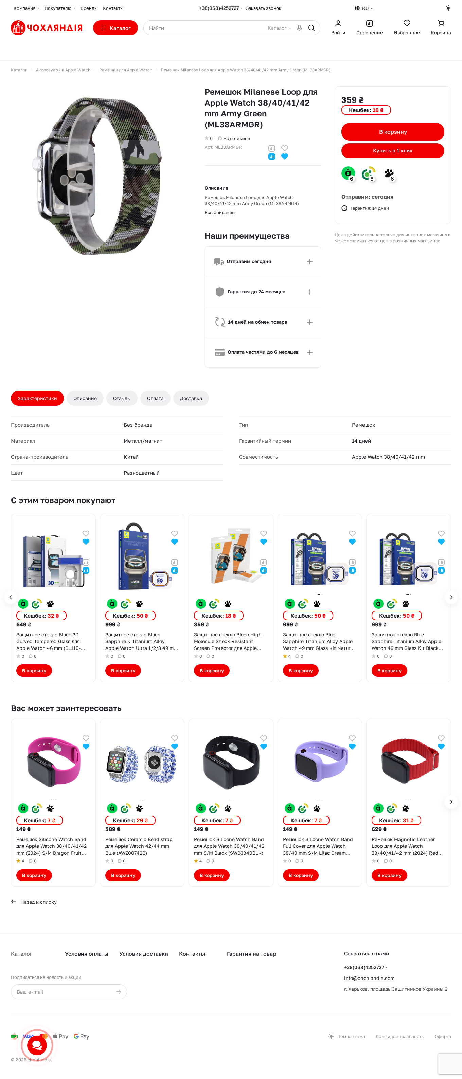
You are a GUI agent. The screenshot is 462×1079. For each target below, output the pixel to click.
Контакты (192, 953)
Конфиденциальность (400, 1036)
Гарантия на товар (251, 953)
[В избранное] (284, 147)
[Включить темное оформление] (448, 8)
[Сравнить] (272, 147)
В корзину (393, 131)
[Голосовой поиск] (299, 27)
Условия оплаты (86, 953)
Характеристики (37, 398)
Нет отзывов (236, 138)
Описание (85, 398)
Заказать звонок (263, 8)
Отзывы (122, 398)
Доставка (191, 398)
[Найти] (311, 27)
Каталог (21, 953)
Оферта (442, 1036)
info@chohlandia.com (369, 978)
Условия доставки (143, 953)
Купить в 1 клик (393, 151)
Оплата (155, 398)
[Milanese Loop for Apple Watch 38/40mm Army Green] (101, 176)
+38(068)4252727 (219, 8)
